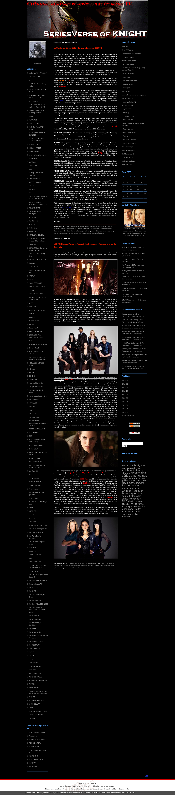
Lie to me (32, 407)
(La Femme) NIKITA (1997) (38, 73)
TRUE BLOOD (34, 663)
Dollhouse (32, 231)
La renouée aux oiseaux (37, 732)
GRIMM (31, 314)
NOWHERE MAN (34, 458)
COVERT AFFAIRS (35, 208)
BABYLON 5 (33, 120)
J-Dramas (32, 369)
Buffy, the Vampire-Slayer (37, 155)
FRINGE (31, 290)
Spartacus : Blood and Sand (38, 525)
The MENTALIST (34, 616)
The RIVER (32, 628)
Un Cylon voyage (128, 157)
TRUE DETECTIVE (35, 666)
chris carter (128, 508)
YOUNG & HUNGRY (36, 714)
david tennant (135, 501)
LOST (31, 410)
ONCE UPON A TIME (36, 462)
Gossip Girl (32, 306)
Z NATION (32, 718)
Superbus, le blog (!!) (129, 143)
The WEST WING (34, 645)
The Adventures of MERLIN (38, 580)
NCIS (30, 436)
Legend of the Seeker (36, 383)
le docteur (134, 485)
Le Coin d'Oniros (128, 74)
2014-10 (125, 391)
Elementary (33, 244)
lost (124, 485)
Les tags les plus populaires (106, 786)
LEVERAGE (33, 403)
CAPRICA (32, 162)
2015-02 (125, 384)
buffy (138, 508)
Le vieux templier (34, 746)
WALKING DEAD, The (36, 700)
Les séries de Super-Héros (38, 396)
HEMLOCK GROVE (35, 331)
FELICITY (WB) (34, 267)
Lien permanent (106, 228)
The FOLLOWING (35, 600)
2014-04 (125, 409)
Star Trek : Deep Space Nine (38, 529)
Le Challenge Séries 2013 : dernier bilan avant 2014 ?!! (78, 48)
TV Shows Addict (128, 154)
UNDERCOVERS (35, 673)
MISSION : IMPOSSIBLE (37, 429)
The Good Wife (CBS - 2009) (38, 604)
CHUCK (31, 186)
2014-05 (125, 405)
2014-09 (125, 394)
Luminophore (126, 88)
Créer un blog (83, 783)
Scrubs (31, 507)
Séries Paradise (127, 129)
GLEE (31, 303)
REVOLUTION (34, 498)
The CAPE (32, 591)
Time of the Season (128, 150)
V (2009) (32, 684)
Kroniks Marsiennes (129, 61)
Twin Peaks (33, 670)
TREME (31, 652)
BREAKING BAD (34, 151)
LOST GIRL (33, 414)
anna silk (112, 563)
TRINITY (31, 659)
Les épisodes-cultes (36, 386)
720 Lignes (126, 46)
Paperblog (125, 113)
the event (71, 233)
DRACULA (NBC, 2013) (37, 235)
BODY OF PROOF (35, 148)
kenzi (56, 565)
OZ (30, 475)
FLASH (31, 279)
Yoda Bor (125, 320)
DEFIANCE (32, 217)
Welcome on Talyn (128, 161)
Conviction (32, 189)
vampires (127, 516)
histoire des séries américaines (134, 474)
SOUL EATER (33, 522)
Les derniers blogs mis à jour (69, 786)
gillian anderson (131, 480)
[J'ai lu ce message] (172, 793)
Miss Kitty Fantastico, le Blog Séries (134, 95)
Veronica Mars (34, 687)
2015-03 (125, 380)
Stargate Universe (35, 554)
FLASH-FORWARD (35, 283)
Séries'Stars (126, 136)
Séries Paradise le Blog (130, 133)
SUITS (31, 558)
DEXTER (32, 224)
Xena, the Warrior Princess (38, 711)
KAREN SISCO (34, 379)
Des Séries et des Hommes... (132, 54)
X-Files (31, 707)
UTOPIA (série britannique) (38, 680)
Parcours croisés (34, 478)
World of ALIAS (127, 164)
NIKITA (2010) (33, 449)
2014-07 (125, 402)
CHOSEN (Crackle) (35, 182)
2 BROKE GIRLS (34, 76)
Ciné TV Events (127, 50)
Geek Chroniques (128, 57)
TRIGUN (31, 655)
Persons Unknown (35, 485)
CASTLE (32, 169)
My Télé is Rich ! (127, 98)
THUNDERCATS (34, 648)
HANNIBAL (32, 317)
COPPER (32, 193)
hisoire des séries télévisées (73, 568)
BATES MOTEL (34, 123)
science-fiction (131, 470)
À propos (37, 63)
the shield (78, 233)
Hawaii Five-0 (33, 328)
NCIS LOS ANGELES (36, 445)
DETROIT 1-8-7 (34, 221)
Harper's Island (34, 321)
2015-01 (125, 387)
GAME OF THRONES (36, 294)
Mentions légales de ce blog (71, 789)
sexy (61, 568)
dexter (56, 233)
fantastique (129, 493)
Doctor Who (33, 228)
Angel (31, 116)
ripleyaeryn (126, 314)
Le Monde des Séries (129, 81)
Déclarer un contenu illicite (53, 789)
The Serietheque (128, 147)
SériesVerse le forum (129, 140)
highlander (127, 511)
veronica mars (129, 478)
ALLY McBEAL (34, 101)
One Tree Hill (33, 471)
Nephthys (125, 325)
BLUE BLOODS (34, 144)
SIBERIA (32, 515)
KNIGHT (125, 331)
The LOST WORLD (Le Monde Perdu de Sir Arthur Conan (38, 610)
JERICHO (32, 376)
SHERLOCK (33, 511)
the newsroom (108, 231)
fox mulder (139, 506)
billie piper (127, 506)
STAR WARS (33, 547)
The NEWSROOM (35, 619)
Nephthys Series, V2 (129, 102)
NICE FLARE (126, 109)
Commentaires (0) (59, 231)
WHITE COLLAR (34, 704)
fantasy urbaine (75, 565)
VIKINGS (32, 697)
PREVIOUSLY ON (128, 116)
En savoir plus (130, 793)
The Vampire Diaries (36, 641)
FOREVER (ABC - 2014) (37, 287)
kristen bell (127, 465)
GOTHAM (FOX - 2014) (37, 310)
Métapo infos (33, 736)
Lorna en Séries (127, 84)
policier (142, 478)
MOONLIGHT (33, 432)
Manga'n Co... (127, 91)
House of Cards (34, 348)
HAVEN (31, 324)
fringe (141, 504)
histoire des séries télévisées (131, 497)
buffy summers (136, 483)
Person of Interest (35, 482)
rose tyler (138, 490)
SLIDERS (32, 518)
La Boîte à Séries (128, 64)
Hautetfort (93, 783)
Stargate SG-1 (33, 551)
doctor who (129, 503)
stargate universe (84, 231)
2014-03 (125, 412)
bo (107, 563)
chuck (61, 233)
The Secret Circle (35, 632)
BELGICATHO (33, 756)
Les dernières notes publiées (88, 786)
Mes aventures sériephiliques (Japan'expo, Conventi (38, 423)
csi (83, 233)
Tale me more (33, 766)
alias (136, 514)
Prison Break (33, 489)
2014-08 (125, 398)
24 (29, 80)
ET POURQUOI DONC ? (37, 759)
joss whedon (131, 489)
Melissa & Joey (34, 417)
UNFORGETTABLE (35, 677)
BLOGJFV (32, 763)
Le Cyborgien (126, 77)
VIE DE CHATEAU (35, 743)
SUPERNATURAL (35, 562)
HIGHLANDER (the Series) (38, 344)
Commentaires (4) (90, 563)
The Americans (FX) (35, 584)
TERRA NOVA (33, 571)
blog (128, 789)
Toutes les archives (128, 416)
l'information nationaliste (37, 739)
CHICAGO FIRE (34, 178)
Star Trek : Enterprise (36, 532)
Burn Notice (33, 158)
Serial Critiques (127, 120)
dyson (60, 565)
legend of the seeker (97, 231)
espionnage (128, 488)
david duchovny (131, 512)
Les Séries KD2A (34, 399)
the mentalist (75, 231)
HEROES (32, 341)
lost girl (65, 233)
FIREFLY (32, 276)
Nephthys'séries (127, 105)
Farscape (32, 263)
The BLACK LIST (34, 587)
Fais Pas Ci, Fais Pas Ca (37, 259)
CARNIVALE (33, 166)
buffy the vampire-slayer (133, 467)
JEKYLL (31, 372)
